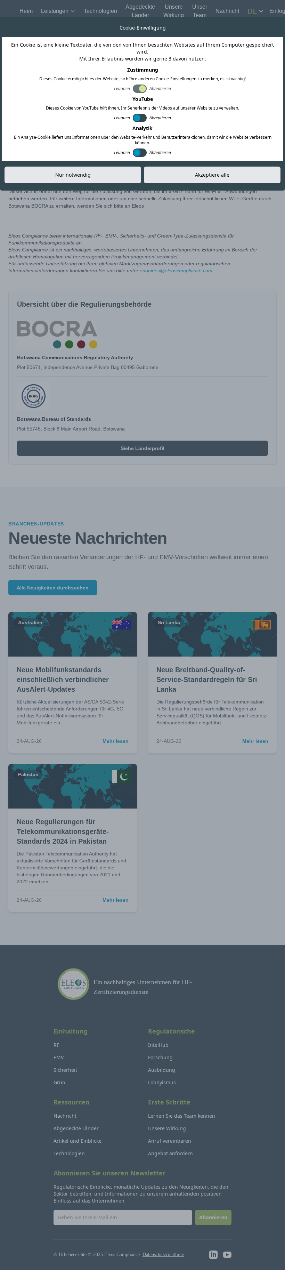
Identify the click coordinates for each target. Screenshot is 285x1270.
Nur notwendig (73, 174)
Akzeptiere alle (212, 174)
